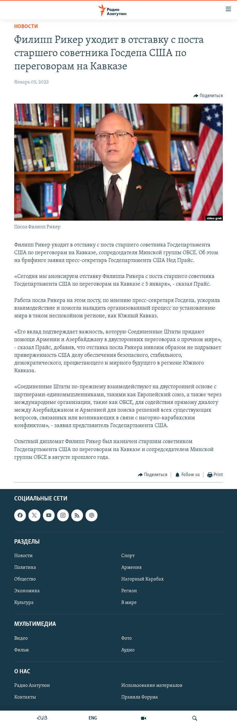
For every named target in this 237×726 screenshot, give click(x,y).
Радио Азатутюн (32, 685)
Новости (26, 27)
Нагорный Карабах (142, 579)
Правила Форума (139, 697)
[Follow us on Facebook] (20, 515)
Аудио (128, 649)
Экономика (27, 591)
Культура (24, 602)
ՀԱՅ (42, 718)
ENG (93, 718)
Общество (25, 579)
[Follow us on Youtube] (49, 515)
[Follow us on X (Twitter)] (34, 515)
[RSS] (77, 515)
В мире (129, 602)
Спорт (128, 555)
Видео (21, 638)
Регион (129, 591)
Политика (25, 567)
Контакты (25, 697)
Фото (126, 638)
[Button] (208, 96)
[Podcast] (91, 515)
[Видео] (143, 718)
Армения (131, 567)
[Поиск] (194, 718)
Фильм (21, 649)
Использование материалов (151, 685)
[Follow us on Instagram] (63, 515)
